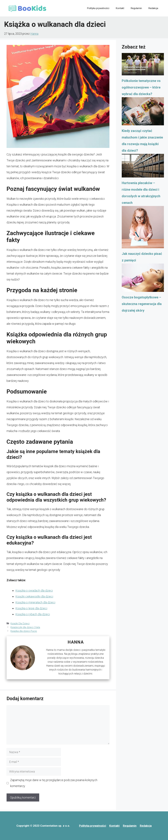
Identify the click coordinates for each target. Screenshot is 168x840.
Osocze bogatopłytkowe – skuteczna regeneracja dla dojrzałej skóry (142, 303)
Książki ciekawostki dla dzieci (34, 596)
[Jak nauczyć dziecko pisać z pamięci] (143, 228)
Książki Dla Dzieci (20, 623)
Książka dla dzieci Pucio (23, 631)
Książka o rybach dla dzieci (32, 614)
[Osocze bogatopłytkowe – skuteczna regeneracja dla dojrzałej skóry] (143, 279)
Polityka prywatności (98, 8)
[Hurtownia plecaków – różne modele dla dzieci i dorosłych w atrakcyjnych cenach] (143, 167)
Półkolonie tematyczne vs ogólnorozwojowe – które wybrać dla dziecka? (141, 87)
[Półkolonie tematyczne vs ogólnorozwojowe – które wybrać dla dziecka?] (143, 65)
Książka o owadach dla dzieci (34, 590)
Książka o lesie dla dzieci (31, 608)
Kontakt (120, 8)
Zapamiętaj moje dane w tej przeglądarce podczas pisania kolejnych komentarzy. (53, 783)
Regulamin (136, 8)
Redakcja (153, 8)
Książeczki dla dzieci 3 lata (25, 627)
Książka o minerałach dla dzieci (35, 602)
